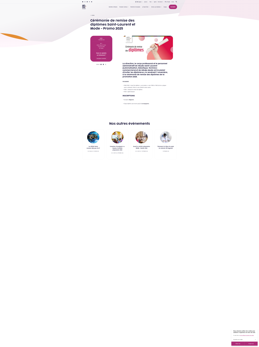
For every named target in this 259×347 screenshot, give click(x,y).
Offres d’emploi (167, 1)
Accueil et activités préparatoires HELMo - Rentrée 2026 (141, 147)
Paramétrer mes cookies (238, 339)
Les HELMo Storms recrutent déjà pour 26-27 (93, 147)
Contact (172, 1)
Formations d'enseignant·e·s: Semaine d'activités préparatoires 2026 (117, 148)
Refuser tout (238, 343)
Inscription (173, 7)
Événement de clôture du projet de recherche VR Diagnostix (166, 147)
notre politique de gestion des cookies (247, 335)
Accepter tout (251, 343)
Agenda (155, 1)
